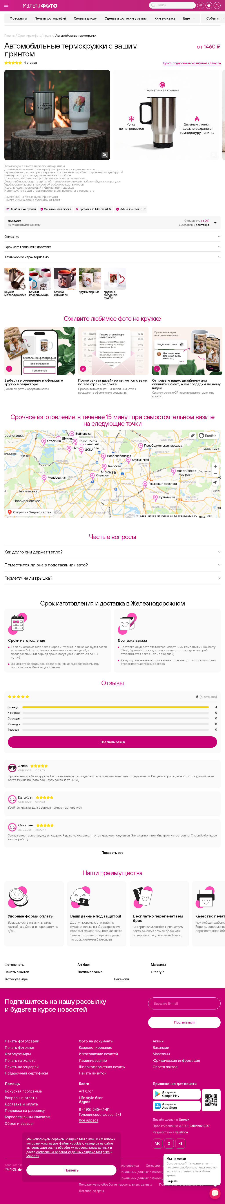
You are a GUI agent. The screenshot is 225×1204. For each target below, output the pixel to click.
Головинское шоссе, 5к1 (100, 1114)
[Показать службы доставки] (215, 223)
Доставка (24, 222)
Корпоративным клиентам (27, 1117)
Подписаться (184, 1022)
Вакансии (121, 979)
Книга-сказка (165, 18)
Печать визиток (16, 972)
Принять (71, 1170)
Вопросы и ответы (21, 1098)
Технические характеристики (26, 256)
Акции (158, 1041)
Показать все (112, 852)
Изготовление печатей (98, 1054)
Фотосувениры (16, 979)
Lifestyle (157, 972)
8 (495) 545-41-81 (94, 1109)
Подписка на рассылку (25, 1110)
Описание (11, 236)
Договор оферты (91, 1191)
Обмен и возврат (19, 1123)
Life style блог (91, 1098)
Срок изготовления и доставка (27, 246)
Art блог (84, 964)
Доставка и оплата (21, 1104)
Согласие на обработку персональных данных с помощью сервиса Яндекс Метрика (142, 1172)
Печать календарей (22, 1067)
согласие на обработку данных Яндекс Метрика (73, 1152)
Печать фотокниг (19, 1047)
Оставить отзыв (112, 742)
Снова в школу (85, 18)
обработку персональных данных (83, 1147)
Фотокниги (18, 18)
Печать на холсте (20, 1060)
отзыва (30, 62)
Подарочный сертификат (27, 1073)
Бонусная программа (23, 1091)
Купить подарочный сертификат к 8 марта (192, 63)
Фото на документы (96, 1041)
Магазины (158, 964)
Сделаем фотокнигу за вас (126, 18)
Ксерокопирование (95, 1047)
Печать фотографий (50, 18)
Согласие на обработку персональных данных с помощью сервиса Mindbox (136, 1178)
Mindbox (32, 1156)
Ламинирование (90, 972)
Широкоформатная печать (102, 1067)
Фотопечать (14, 964)
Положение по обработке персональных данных (115, 1184)
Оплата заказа (165, 1067)
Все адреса (88, 1120)
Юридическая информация (176, 1060)
